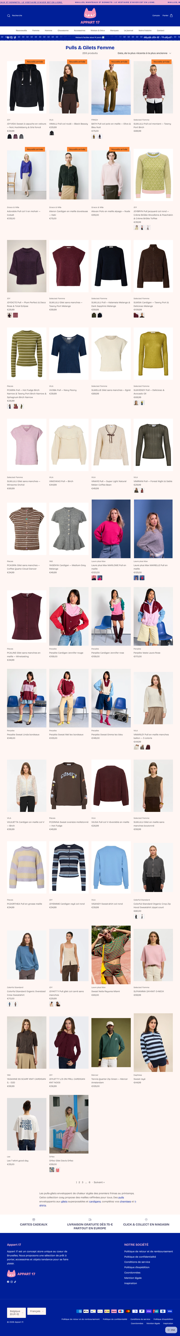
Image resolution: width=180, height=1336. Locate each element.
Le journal (128, 30)
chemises (125, 1201)
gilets (64, 1201)
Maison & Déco (98, 30)
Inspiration (130, 1283)
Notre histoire (145, 30)
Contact (160, 30)
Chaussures (63, 30)
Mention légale (133, 1277)
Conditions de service (137, 1261)
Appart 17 (19, 1322)
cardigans (95, 1201)
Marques (114, 30)
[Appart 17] (90, 16)
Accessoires (79, 30)
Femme (35, 30)
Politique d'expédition (136, 1267)
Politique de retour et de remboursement (148, 1251)
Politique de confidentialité (140, 1256)
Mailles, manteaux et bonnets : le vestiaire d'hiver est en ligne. (115, 2)
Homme (48, 30)
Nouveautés (21, 30)
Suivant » (99, 1182)
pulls (121, 1197)
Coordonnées (132, 1272)
